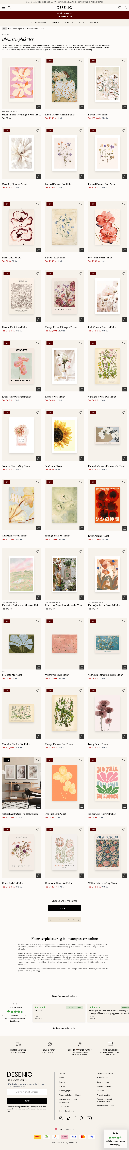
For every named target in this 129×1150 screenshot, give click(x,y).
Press (61, 1078)
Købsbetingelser (104, 1086)
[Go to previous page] (50, 919)
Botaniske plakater (18, 29)
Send (27, 1101)
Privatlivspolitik (103, 1095)
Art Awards (64, 1107)
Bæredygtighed (66, 1091)
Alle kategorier (38, 22)
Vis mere (64, 908)
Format (68, 22)
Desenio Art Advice (105, 1073)
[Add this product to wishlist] (37, 61)
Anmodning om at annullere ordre (104, 1100)
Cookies (100, 1091)
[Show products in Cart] (125, 8)
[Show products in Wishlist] (119, 8)
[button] (115, 1139)
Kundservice (102, 1078)
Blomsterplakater (36, 29)
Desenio (71, 1143)
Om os (62, 1073)
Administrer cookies (105, 1106)
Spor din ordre (103, 1082)
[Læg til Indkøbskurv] (38, 107)
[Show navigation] (4, 8)
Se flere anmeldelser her (64, 1028)
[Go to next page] (78, 919)
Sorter (93, 22)
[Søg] (9, 8)
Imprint (62, 1082)
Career (62, 1086)
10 (74, 919)
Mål (81, 22)
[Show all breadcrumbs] (4, 28)
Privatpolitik (24, 1107)
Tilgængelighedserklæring (70, 1095)
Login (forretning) (66, 1111)
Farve (55, 22)
